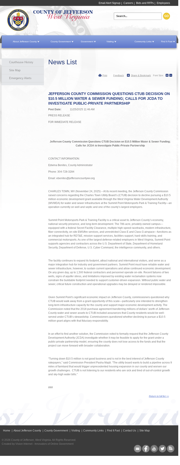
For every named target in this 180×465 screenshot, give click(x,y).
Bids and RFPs (145, 3)
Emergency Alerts (20, 78)
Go (166, 16)
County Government (61, 41)
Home (61, 20)
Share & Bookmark (141, 75)
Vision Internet (23, 443)
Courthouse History (21, 62)
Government (87, 41)
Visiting (110, 41)
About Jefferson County (25, 41)
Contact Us (129, 430)
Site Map (14, 70)
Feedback (118, 75)
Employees (163, 3)
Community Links (143, 41)
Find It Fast (166, 41)
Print (104, 75)
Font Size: (158, 75)
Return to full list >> (159, 396)
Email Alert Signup (109, 3)
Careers (128, 3)
